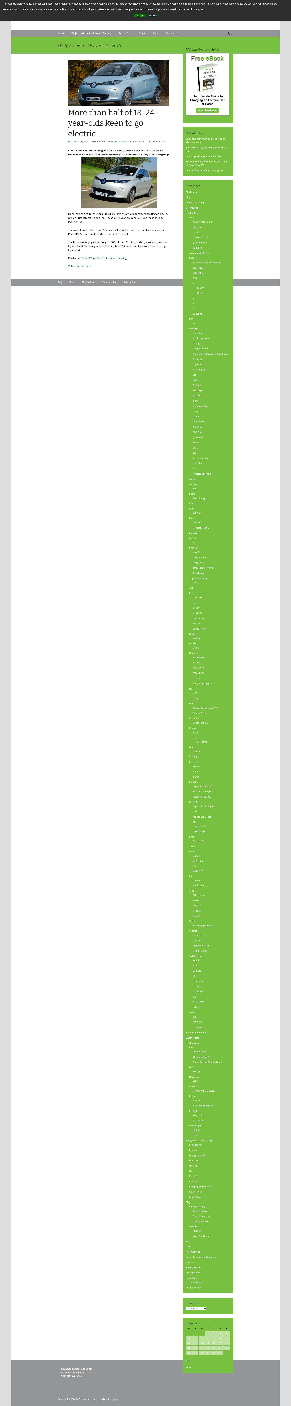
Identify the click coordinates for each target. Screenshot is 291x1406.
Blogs (155, 33)
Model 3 (197, 900)
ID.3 (194, 996)
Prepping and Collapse (200, 1186)
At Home (197, 1230)
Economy (194, 1150)
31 (220, 1352)
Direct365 (87, 258)
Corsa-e (197, 751)
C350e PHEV (198, 667)
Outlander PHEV (200, 722)
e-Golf (196, 960)
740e (195, 278)
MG (190, 688)
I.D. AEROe (198, 981)
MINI (191, 703)
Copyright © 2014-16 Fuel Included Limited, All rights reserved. (89, 1399)
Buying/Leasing (197, 1206)
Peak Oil (193, 1176)
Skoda (192, 866)
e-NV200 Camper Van (203, 1105)
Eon (194, 374)
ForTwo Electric (200, 885)
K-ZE (195, 811)
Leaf (195, 737)
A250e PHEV (198, 657)
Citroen (193, 484)
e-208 (195, 771)
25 (226, 1347)
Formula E (194, 532)
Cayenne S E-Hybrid (202, 786)
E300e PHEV (198, 673)
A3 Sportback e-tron (203, 221)
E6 (194, 323)
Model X (197, 910)
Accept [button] (139, 15)
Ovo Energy (198, 421)
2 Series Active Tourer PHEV (206, 262)
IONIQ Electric (199, 557)
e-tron (196, 232)
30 (214, 1352)
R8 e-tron (197, 247)
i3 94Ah (199, 292)
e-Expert (197, 776)
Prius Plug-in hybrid (202, 925)
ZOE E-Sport (199, 831)
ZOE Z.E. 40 (201, 826)
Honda (192, 538)
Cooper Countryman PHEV (205, 707)
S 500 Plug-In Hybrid (202, 683)
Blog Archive (88, 282)
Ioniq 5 (196, 552)
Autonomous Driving (199, 252)
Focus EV (197, 522)
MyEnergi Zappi (200, 406)
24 (220, 1347)
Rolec (195, 442)
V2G (195, 468)
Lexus (192, 633)
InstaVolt (197, 395)
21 (201, 1347)
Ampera (197, 935)
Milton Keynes (193, 1251)
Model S (197, 905)
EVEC (191, 503)
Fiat (191, 508)
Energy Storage (197, 1155)
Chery (192, 478)
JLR (191, 587)
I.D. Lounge (198, 991)
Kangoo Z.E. (198, 1115)
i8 (193, 303)
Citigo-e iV (198, 870)
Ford (191, 518)
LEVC (191, 1067)
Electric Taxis (192, 1037)
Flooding (193, 1160)
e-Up (195, 965)
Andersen (197, 333)
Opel (191, 747)
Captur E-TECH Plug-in (203, 806)
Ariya (195, 732)
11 (226, 1338)
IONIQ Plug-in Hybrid (203, 567)
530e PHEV (198, 272)
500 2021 (197, 512)
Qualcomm (198, 437)
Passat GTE (198, 1002)
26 (189, 1352)
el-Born (196, 855)
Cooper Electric (200, 713)
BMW (191, 258)
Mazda (192, 643)
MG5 (195, 693)
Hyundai (193, 547)
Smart (192, 875)
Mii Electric (198, 861)
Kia (190, 593)
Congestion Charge (195, 202)
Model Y (197, 915)
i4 (193, 298)
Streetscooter (200, 1051)
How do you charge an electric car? (203, 156)
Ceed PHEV (198, 597)
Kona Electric (199, 573)
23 (214, 1347)
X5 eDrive (197, 313)
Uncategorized (193, 1287)
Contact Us (172, 33)
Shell (195, 447)
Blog (188, 197)
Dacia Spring (199, 498)
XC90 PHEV (198, 1027)
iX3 (194, 308)
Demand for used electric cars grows (204, 170)
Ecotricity (197, 359)
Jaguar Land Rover (198, 578)
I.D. (194, 975)
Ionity (195, 400)
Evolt (195, 379)
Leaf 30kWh (201, 741)
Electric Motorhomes (196, 1032)
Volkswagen (195, 955)
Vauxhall (193, 930)
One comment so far (81, 265)
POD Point (198, 432)
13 (195, 1343)
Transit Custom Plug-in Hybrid (207, 1062)
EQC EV (196, 678)
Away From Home (201, 1236)
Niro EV (196, 607)
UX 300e (197, 638)
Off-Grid (193, 1165)
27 (195, 1352)
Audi (191, 217)
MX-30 (196, 647)
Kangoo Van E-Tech (202, 816)
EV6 (194, 602)
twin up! (196, 1007)
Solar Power (195, 1191)
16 (214, 1343)
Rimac (192, 836)
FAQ (188, 1202)
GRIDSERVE (198, 390)
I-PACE (196, 582)
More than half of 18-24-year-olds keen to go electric (113, 123)
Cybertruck (198, 895)
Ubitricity (197, 463)
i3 (193, 283)
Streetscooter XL (201, 1056)
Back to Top (129, 282)
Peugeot (193, 761)
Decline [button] (153, 15)
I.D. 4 (195, 1135)
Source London (200, 458)
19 (189, 1347)
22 (208, 1347)
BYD (191, 319)
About (142, 33)
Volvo (192, 1012)
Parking (193, 756)
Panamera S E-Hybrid (203, 791)
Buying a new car (201, 1210)
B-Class (196, 662)
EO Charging (199, 369)
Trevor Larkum (158, 141)
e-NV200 (197, 1100)
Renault (193, 801)
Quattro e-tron (200, 242)
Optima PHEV (199, 618)
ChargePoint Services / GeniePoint (210, 353)
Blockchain (191, 192)
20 (195, 1347)
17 (220, 1343)
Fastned (197, 385)
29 (208, 1352)
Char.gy (196, 343)
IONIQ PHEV (198, 562)
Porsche (193, 781)
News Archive (109, 282)
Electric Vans (192, 1042)
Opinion (190, 1262)
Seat (191, 851)
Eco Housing (195, 1144)
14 (201, 1343)
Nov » (188, 1367)
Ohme (196, 416)
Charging (193, 328)
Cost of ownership (202, 1216)
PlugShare (198, 426)
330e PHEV (198, 267)
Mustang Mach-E (201, 527)
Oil (190, 1170)
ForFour (197, 880)
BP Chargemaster (201, 338)
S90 (194, 1016)
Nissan (192, 727)
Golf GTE (197, 970)
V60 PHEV (197, 1022)
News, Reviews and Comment (123, 141)
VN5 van (196, 1071)
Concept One (199, 841)
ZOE (195, 821)
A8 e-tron (197, 226)
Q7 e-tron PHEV (200, 237)
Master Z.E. (198, 1120)
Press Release (193, 1272)
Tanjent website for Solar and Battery (91, 33)
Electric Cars (125, 33)
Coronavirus (192, 207)
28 (201, 1352)
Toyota (192, 921)
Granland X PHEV (201, 945)
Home (61, 33)
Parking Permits (194, 1267)
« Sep (188, 1360)
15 (208, 1343)
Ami (194, 488)
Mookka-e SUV (200, 950)
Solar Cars (191, 1277)
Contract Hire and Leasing (112, 258)
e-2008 (196, 766)
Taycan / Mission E (202, 796)
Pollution (193, 1181)
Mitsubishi (194, 718)
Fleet (188, 1241)
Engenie (197, 364)
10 (220, 1338)
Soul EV (196, 623)
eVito (195, 1081)
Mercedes (194, 653)
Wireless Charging (202, 473)
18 (226, 1343)
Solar (195, 452)
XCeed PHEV (199, 628)
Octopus (197, 411)
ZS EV (195, 698)
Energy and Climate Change (199, 1140)
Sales (141, 141)
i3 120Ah (200, 287)
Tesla (192, 890)
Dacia (192, 493)
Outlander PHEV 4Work (204, 1090)
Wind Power (195, 1196)
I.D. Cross (197, 986)
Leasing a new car (202, 1221)
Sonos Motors (196, 1282)
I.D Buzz (196, 1130)
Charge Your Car (201, 348)
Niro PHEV (197, 613)
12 (189, 1343)
